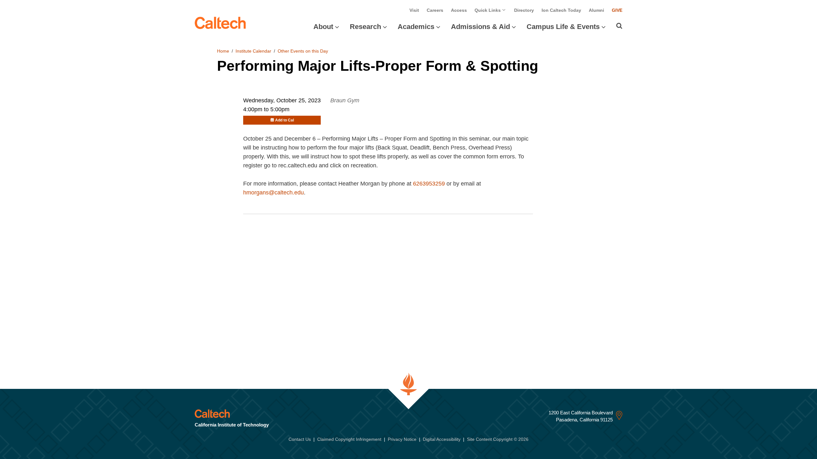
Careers (435, 10)
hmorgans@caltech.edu (273, 192)
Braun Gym (344, 100)
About (323, 27)
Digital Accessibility (442, 439)
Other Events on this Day (303, 51)
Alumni (596, 10)
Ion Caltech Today (561, 10)
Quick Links (488, 10)
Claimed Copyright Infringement (349, 439)
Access (459, 10)
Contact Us (300, 439)
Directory (524, 10)
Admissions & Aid (480, 27)
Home (223, 51)
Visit (414, 10)
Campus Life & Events (563, 27)
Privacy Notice (402, 439)
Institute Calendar (253, 51)
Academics (416, 27)
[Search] (619, 26)
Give (617, 10)
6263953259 (429, 183)
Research (365, 27)
